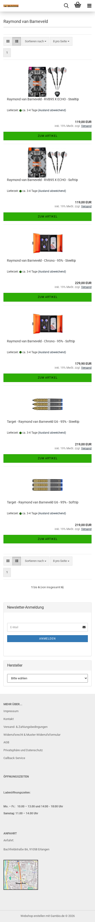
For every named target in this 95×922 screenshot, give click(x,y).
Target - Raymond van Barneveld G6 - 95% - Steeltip (43, 421)
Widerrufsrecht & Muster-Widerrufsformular (31, 734)
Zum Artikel (47, 136)
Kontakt (8, 719)
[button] (7, 41)
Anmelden (47, 638)
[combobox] (35, 41)
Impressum (10, 711)
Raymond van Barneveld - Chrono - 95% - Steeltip (41, 260)
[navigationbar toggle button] (89, 6)
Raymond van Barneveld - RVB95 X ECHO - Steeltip (43, 99)
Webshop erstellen (33, 916)
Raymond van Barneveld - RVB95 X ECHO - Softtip (42, 180)
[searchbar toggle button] (66, 6)
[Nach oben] (82, 915)
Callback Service (14, 758)
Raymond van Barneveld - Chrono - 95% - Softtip (41, 341)
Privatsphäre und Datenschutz (23, 750)
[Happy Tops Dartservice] (9, 6)
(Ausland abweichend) (52, 110)
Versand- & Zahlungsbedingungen (25, 727)
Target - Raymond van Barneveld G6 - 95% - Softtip (42, 502)
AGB (6, 742)
